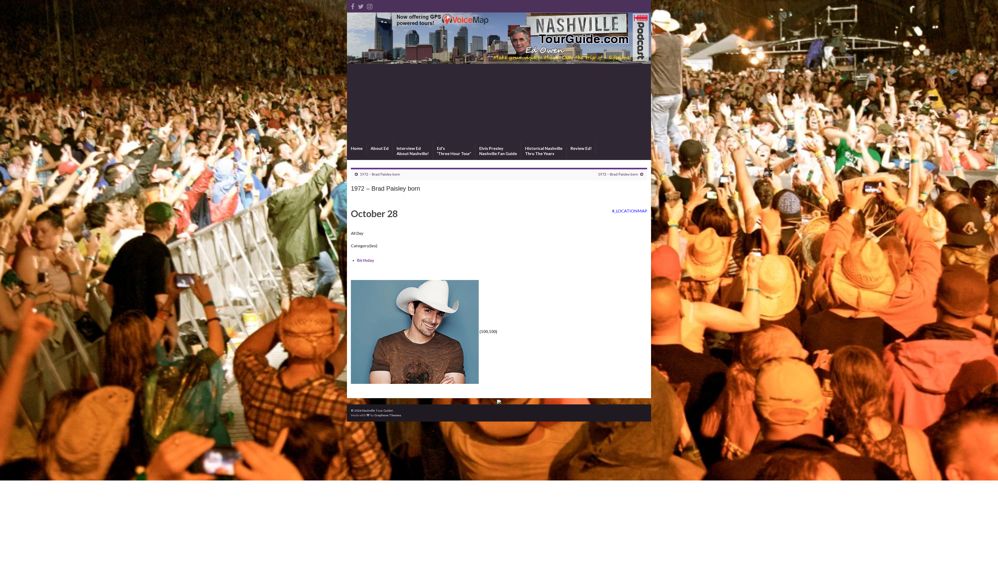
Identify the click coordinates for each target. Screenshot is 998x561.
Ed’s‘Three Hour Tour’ (454, 151)
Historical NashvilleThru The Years (543, 151)
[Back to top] (986, 549)
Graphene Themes (387, 415)
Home (357, 148)
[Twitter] (361, 5)
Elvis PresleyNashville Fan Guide (498, 151)
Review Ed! (581, 148)
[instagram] (369, 5)
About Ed (380, 148)
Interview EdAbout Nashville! (413, 151)
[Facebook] (352, 5)
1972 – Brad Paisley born (380, 174)
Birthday (365, 260)
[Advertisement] (499, 102)
